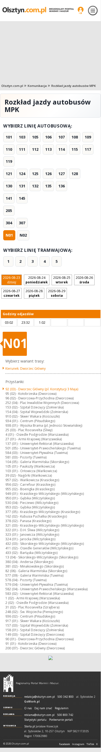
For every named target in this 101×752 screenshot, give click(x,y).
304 (9, 222)
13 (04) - (41, 557)
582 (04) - (46, 589)
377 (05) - (42, 512)
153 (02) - (34, 407)
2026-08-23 (11, 279)
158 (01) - (34, 630)
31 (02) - (32, 607)
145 (22, 198)
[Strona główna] (38, 10)
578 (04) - (25, 580)
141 (9, 198)
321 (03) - (44, 525)
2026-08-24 (37, 279)
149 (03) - (34, 634)
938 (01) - (43, 425)
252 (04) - (42, 402)
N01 (9, 235)
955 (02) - (30, 489)
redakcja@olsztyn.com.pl (39, 697)
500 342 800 (65, 697)
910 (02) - (32, 416)
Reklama (9, 714)
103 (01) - (31, 471)
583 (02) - (39, 593)
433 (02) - (31, 552)
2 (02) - (36, 602)
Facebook (64, 744)
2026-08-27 (11, 293)
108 (74, 137)
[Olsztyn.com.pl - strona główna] (8, 683)
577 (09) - (34, 575)
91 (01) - (30, 643)
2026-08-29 (56, 293)
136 (61, 185)
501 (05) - (43, 448)
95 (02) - (30, 393)
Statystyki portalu (35, 720)
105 (35, 137)
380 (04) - (29, 562)
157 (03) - (36, 625)
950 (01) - (30, 498)
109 (88, 137)
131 (22, 185)
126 (48, 173)
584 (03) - (36, 452)
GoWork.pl (31, 701)
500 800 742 (65, 715)
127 (61, 173)
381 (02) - (34, 566)
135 (48, 185)
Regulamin (61, 708)
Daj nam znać (43, 708)
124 (22, 173)
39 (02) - (28, 475)
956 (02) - (30, 484)
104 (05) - (37, 462)
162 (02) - (36, 516)
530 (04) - (31, 502)
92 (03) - (41, 389)
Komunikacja (37, 86)
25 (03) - (28, 430)
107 (61, 137)
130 (9, 185)
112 (35, 149)
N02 (23, 235)
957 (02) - (32, 480)
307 (22, 222)
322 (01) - (32, 530)
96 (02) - (39, 398)
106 (48, 137)
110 (9, 149)
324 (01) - (30, 539)
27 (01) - (33, 439)
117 (88, 149)
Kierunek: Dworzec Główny (25, 368)
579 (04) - (36, 584)
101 (9, 137)
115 (74, 149)
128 (74, 173)
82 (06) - (36, 571)
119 (9, 161)
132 (35, 185)
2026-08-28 (34, 293)
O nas (28, 708)
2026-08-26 (84, 279)
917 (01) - (32, 621)
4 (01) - (36, 434)
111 (22, 149)
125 (35, 173)
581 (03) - (25, 457)
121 (9, 173)
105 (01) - (30, 466)
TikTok (90, 744)
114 (61, 149)
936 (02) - (30, 616)
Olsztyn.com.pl (12, 86)
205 (9, 210)
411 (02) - (39, 548)
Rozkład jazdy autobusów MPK (73, 86)
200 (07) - (35, 648)
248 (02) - (34, 612)
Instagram (78, 744)
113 (48, 149)
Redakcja (9, 696)
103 (22, 137)
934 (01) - (30, 421)
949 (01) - (44, 493)
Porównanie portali (61, 720)
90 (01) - (39, 639)
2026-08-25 (61, 279)
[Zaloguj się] (81, 10)
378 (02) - (28, 521)
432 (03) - (44, 543)
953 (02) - (30, 507)
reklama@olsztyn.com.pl (39, 715)
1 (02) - (32, 598)
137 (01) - (39, 443)
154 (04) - (36, 412)
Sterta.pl (29, 726)
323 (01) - (32, 534)
